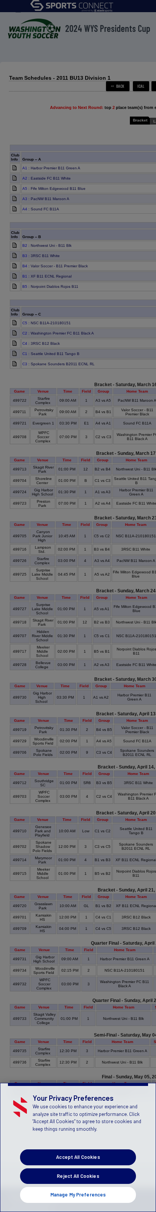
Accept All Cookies (78, 1157)
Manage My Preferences (78, 1194)
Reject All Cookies (78, 1176)
